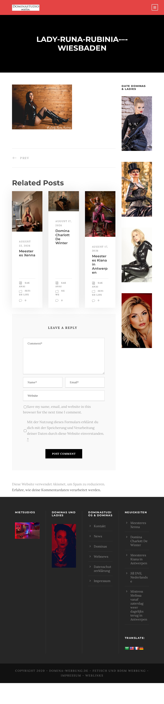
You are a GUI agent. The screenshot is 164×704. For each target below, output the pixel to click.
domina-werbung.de (68, 671)
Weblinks (94, 675)
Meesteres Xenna (27, 253)
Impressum (102, 581)
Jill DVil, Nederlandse (139, 577)
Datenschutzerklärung (102, 569)
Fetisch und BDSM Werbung (119, 671)
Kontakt (100, 526)
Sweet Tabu (27, 535)
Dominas (100, 546)
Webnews (101, 556)
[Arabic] (127, 648)
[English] (132, 648)
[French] (136, 648)
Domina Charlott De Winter (139, 541)
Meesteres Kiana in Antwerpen (138, 559)
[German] (141, 648)
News (98, 536)
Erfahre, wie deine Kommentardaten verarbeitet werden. (56, 490)
